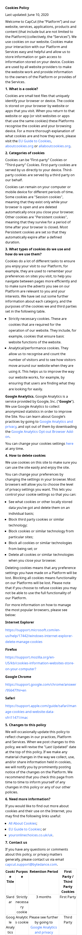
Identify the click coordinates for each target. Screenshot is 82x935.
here (69, 443)
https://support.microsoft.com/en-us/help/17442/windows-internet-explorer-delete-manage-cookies (39, 636)
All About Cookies (22, 823)
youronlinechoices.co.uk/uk (31, 835)
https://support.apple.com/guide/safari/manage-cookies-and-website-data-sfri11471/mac (40, 712)
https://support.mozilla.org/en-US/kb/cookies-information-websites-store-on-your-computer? (39, 663)
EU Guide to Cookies (35, 141)
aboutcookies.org (19, 146)
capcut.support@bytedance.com (31, 864)
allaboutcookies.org (54, 146)
